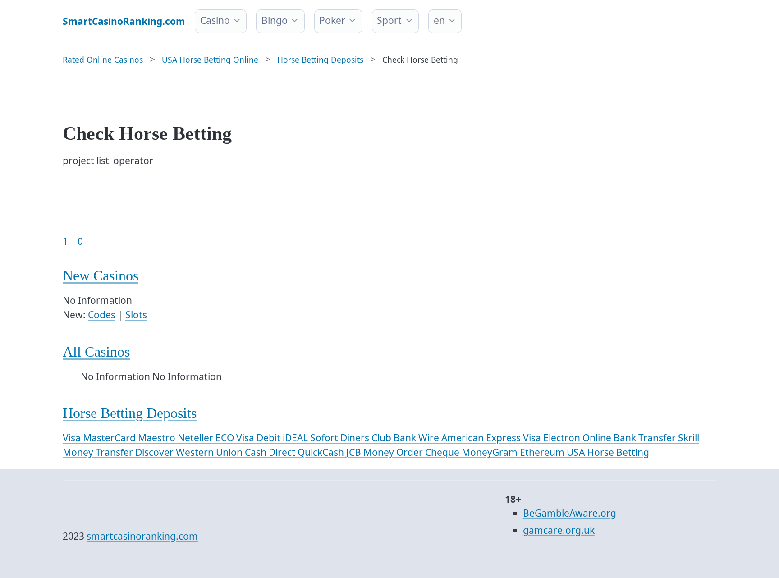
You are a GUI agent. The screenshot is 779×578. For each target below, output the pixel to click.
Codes (101, 314)
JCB (354, 452)
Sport (389, 20)
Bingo (274, 20)
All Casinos (96, 352)
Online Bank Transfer (630, 437)
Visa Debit (259, 437)
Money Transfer (99, 452)
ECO (225, 437)
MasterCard (110, 437)
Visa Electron (552, 437)
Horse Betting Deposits (130, 413)
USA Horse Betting (608, 452)
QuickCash (322, 452)
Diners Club (367, 437)
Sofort (325, 437)
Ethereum (543, 452)
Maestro (158, 437)
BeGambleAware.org (569, 513)
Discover (155, 452)
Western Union (210, 452)
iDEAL (296, 437)
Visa (73, 437)
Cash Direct (271, 452)
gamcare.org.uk (559, 530)
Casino (215, 20)
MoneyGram (491, 452)
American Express (482, 437)
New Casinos (100, 276)
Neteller (196, 437)
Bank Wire (417, 437)
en (439, 20)
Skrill (688, 437)
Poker (332, 20)
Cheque (443, 452)
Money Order (394, 452)
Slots (136, 314)
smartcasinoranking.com (142, 536)
